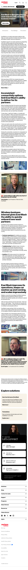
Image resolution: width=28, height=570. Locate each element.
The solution (23, 30)
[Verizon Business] (4, 2)
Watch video (5, 23)
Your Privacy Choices (6, 544)
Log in (18, 476)
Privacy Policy (4, 534)
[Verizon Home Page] (4, 525)
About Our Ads (4, 551)
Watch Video (4, 87)
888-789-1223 (10, 447)
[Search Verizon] (19, 2)
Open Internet (4, 554)
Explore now (5, 418)
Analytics (3, 557)
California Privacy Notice (6, 538)
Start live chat (10, 454)
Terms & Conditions (5, 531)
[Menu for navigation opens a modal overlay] (26, 2)
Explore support (8, 477)
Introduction (5, 30)
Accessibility (4, 548)
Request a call (10, 462)
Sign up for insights (12, 470)
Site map (3, 528)
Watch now (5, 404)
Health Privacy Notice (6, 541)
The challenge (14, 30)
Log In (16, 2)
